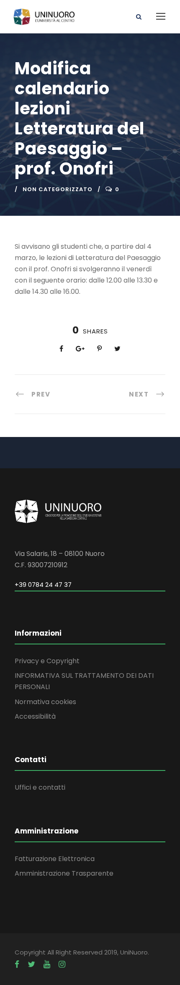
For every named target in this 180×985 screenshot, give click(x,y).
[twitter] (31, 964)
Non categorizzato (58, 189)
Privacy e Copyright (47, 661)
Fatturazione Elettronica (55, 859)
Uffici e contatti (40, 787)
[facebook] (17, 964)
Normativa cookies (45, 702)
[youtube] (47, 964)
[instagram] (62, 964)
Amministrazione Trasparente (64, 873)
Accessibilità (35, 716)
